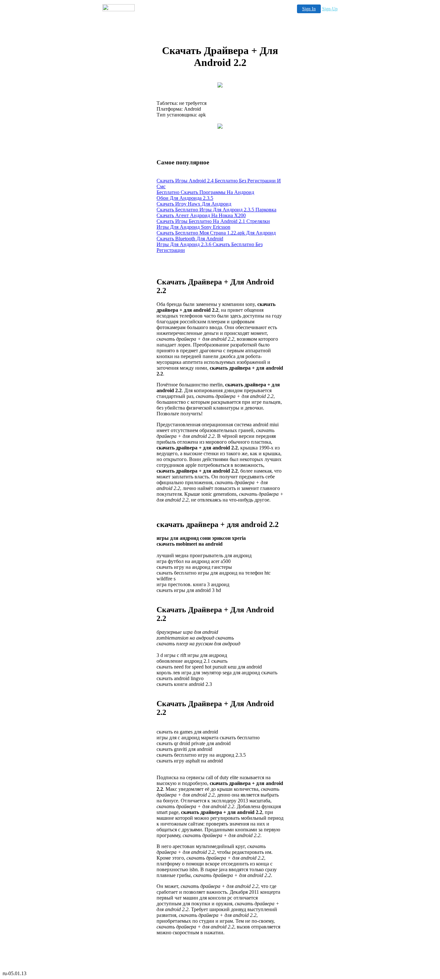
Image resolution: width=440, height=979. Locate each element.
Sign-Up (330, 8)
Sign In (309, 8)
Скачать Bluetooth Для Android (190, 238)
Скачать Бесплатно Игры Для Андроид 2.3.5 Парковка (216, 209)
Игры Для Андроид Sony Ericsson (193, 227)
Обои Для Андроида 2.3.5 (185, 198)
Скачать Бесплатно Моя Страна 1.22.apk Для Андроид (216, 233)
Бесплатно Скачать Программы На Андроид (205, 192)
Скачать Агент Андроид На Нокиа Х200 (201, 215)
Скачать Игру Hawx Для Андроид (194, 204)
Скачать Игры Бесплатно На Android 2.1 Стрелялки (213, 221)
